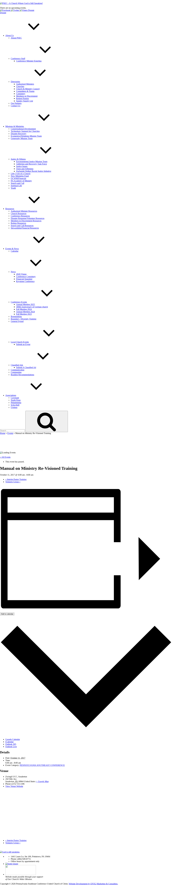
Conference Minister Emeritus (29, 61)
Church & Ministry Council (28, 89)
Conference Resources (20, 216)
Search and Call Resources (22, 225)
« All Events (5, 457)
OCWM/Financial (18, 178)
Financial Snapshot (24, 279)
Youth (13, 188)
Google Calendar (12, 739)
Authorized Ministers (25, 84)
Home (2, 433)
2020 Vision (21, 274)
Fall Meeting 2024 (24, 309)
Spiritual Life (16, 185)
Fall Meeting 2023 (24, 314)
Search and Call (17, 183)
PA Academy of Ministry (21, 181)
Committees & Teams (25, 91)
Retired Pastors (22, 98)
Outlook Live (11, 746)
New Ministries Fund (20, 176)
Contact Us (15, 106)
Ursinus (14, 407)
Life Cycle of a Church (20, 173)
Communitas (16, 372)
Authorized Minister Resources (24, 211)
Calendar (14, 251)
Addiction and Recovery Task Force (31, 164)
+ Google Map (42, 781)
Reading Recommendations (22, 375)
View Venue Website (14, 786)
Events (10, 433)
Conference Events (19, 302)
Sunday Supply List (24, 101)
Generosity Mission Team (22, 138)
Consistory (20, 94)
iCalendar (9, 742)
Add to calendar (7, 614)
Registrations (16, 316)
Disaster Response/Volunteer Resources (27, 218)
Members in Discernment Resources (26, 221)
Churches (20, 86)
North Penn (16, 400)
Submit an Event (23, 344)
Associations (10, 395)
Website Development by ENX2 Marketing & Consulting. (93, 884)
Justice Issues (21, 166)
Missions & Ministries (14, 126)
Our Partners (16, 103)
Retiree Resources (18, 223)
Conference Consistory (26, 276)
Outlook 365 (10, 744)
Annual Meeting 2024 (25, 312)
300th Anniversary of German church (32, 307)
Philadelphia (16, 402)
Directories (15, 81)
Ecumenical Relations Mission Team (26, 136)
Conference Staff (18, 58)
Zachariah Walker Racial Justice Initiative (33, 171)
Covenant (15, 398)
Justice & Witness (18, 159)
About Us (9, 35)
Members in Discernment (26, 96)
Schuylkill (15, 405)
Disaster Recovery (18, 133)
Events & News (12, 248)
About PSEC (16, 38)
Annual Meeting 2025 (25, 304)
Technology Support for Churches (25, 131)
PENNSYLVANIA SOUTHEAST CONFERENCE (42, 765)
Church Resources (18, 213)
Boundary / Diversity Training (23, 319)
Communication (17, 370)
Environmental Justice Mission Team (31, 161)
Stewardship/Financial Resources (25, 228)
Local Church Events (20, 342)
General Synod (17, 321)
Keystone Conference (25, 281)
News (13, 272)
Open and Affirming (24, 169)
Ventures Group (12, 482)
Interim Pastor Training (15, 479)
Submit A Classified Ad (26, 367)
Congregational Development (23, 129)
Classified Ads (17, 365)
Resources (9, 209)
